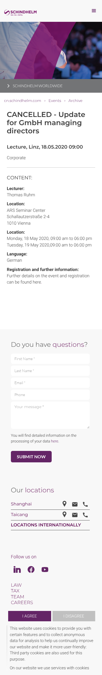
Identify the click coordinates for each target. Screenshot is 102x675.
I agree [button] (29, 616)
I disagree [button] (73, 616)
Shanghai (21, 504)
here (54, 441)
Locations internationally (46, 525)
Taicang (19, 514)
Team (17, 597)
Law (16, 585)
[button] (94, 648)
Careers (22, 602)
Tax (15, 591)
